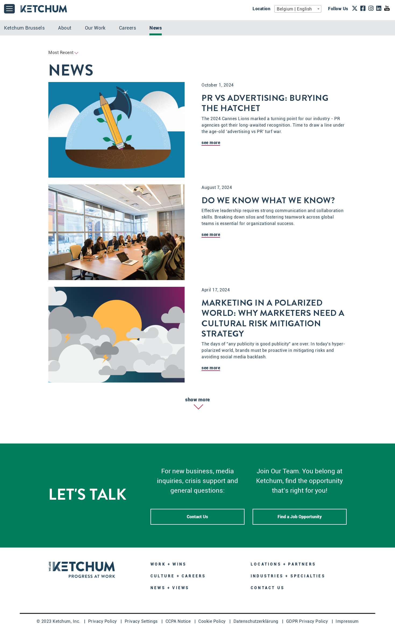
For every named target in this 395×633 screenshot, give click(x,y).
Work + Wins (168, 564)
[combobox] (297, 9)
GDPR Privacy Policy (307, 621)
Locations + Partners (283, 564)
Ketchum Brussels (24, 28)
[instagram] (371, 9)
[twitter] (354, 9)
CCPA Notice (179, 621)
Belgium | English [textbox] (294, 9)
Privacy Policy (103, 621)
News (155, 28)
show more (197, 399)
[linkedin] (379, 9)
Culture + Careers (178, 576)
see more (211, 142)
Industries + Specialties (288, 576)
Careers (127, 28)
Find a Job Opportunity (300, 516)
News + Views (169, 588)
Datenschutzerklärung (257, 621)
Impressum (347, 621)
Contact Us (197, 516)
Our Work (95, 28)
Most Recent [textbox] (61, 52)
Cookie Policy (212, 621)
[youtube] (387, 8)
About (64, 28)
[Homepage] (82, 569)
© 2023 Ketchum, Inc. (59, 621)
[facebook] (363, 9)
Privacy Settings (142, 621)
